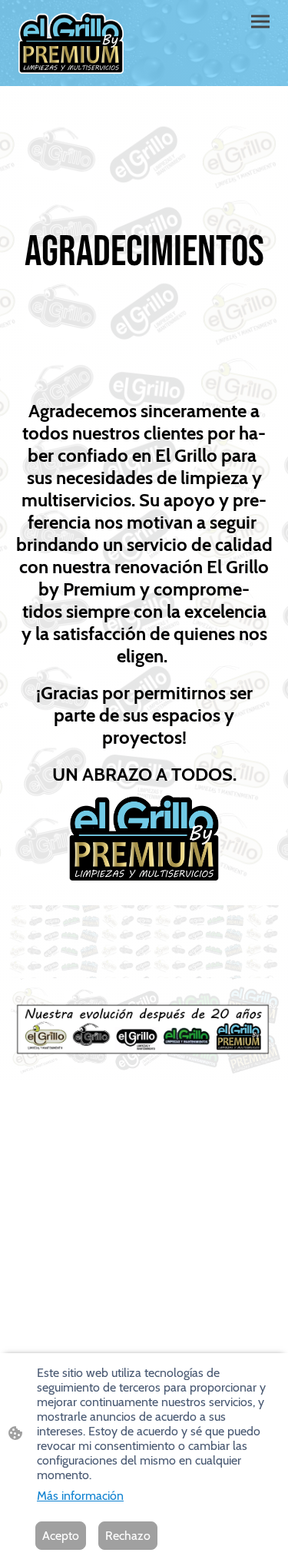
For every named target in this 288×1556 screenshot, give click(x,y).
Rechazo (128, 1535)
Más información (80, 1495)
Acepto (60, 1535)
